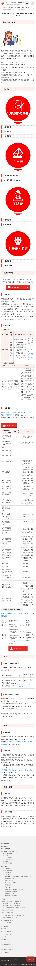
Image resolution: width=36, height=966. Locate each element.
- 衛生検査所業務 (8, 884)
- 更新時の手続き (7, 872)
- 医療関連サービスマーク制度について (11, 901)
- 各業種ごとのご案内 (8, 874)
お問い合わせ (4, 939)
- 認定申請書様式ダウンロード (9, 917)
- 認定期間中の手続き (8, 870)
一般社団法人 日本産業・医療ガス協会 (30, 356)
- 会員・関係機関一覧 (8, 853)
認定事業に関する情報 (7, 931)
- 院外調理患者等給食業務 (10, 895)
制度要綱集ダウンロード (19, 287)
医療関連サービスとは (7, 843)
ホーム (3, 841)
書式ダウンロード (19, 648)
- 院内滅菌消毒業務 (9, 893)
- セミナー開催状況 (7, 857)
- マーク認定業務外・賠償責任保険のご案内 (12, 915)
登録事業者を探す (5, 848)
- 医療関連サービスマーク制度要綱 (11, 905)
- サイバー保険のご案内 (7, 912)
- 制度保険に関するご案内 (8, 910)
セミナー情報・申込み (7, 934)
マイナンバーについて (7, 947)
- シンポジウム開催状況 (9, 859)
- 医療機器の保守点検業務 (10, 891)
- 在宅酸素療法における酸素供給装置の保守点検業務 (17, 876)
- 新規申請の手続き (7, 868)
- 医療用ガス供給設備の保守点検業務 (13, 889)
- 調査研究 (5, 861)
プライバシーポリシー (7, 942)
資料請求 (3, 929)
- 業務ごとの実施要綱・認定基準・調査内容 (14, 907)
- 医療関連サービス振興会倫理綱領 (11, 903)
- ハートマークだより (8, 922)
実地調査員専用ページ (7, 944)
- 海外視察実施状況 (7, 863)
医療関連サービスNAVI (7, 949)
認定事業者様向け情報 (7, 920)
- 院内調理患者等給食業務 (10, 882)
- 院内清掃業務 (8, 887)
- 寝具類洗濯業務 (8, 880)
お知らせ (3, 936)
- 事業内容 (5, 855)
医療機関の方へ (5, 846)
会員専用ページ (5, 952)
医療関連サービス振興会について (9, 851)
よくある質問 (4, 926)
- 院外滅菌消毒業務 (9, 878)
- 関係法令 (4, 899)
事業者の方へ (4, 866)
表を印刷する (11, 425)
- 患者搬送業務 (8, 886)
